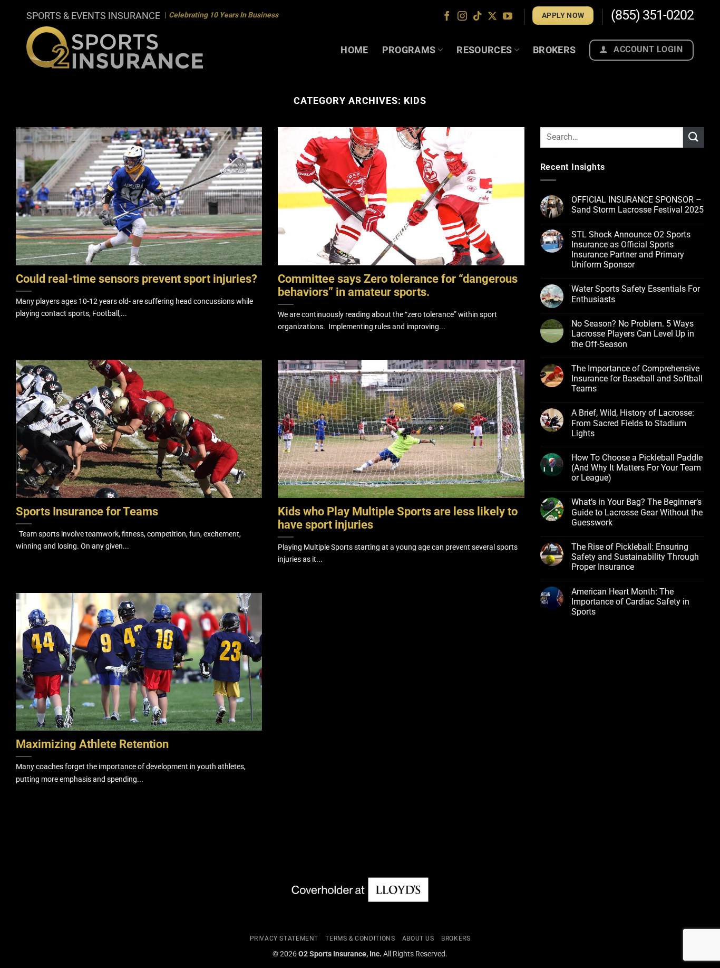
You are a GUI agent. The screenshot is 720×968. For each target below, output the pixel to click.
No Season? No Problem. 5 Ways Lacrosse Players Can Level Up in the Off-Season (632, 334)
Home (354, 49)
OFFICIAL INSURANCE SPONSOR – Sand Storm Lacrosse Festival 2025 (637, 205)
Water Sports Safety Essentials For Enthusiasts (635, 294)
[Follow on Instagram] (462, 17)
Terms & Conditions (360, 938)
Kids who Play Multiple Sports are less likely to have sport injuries (398, 518)
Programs (409, 49)
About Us (418, 938)
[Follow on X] (492, 17)
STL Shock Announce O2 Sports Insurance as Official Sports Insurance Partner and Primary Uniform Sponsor (630, 249)
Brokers (554, 49)
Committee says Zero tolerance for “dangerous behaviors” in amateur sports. (398, 286)
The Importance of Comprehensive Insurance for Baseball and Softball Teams (637, 379)
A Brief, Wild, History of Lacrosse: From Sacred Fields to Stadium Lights (632, 423)
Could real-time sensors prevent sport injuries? (136, 279)
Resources (484, 49)
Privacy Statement (284, 938)
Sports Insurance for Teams (87, 511)
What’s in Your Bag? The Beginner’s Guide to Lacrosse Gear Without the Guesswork (637, 512)
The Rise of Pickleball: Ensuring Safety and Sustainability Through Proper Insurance (635, 557)
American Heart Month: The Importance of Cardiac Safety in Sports (630, 602)
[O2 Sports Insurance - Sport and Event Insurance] (114, 47)
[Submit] (693, 137)
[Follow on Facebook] (447, 17)
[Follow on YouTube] (507, 17)
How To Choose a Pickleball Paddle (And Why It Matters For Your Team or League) (637, 468)
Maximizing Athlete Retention (92, 744)
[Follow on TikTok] (477, 17)
